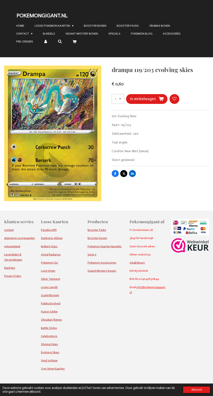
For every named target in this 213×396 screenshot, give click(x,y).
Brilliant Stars (49, 246)
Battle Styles (49, 328)
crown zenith (49, 287)
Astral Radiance (51, 254)
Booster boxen (97, 238)
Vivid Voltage (49, 360)
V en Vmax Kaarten (53, 368)
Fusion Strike (49, 311)
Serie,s (92, 254)
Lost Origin (48, 271)
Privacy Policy (12, 276)
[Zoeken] (60, 42)
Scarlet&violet (50, 295)
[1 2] (118, 99)
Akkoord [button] (196, 389)
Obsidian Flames (51, 319)
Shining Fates (49, 344)
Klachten (9, 268)
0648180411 (137, 262)
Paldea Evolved (50, 303)
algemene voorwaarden (19, 238)
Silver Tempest (50, 279)
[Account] (45, 42)
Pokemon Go (49, 262)
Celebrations (49, 336)
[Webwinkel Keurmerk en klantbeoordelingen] (190, 251)
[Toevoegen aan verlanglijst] (174, 99)
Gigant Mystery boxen (102, 271)
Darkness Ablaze (52, 238)
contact (9, 230)
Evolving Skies (50, 352)
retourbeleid (12, 246)
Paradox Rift (49, 230)
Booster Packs (97, 230)
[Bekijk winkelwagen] (74, 42)
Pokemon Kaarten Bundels (104, 246)
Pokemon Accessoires (102, 262)
